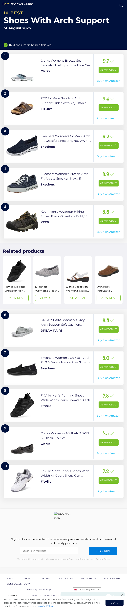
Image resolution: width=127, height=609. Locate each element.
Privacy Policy (45, 606)
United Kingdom (87, 589)
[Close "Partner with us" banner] (122, 595)
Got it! (114, 602)
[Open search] (121, 5)
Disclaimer (65, 578)
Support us (88, 578)
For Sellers (112, 578)
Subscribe (103, 551)
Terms (46, 578)
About (11, 578)
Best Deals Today (19, 583)
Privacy (28, 578)
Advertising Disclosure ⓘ (38, 589)
